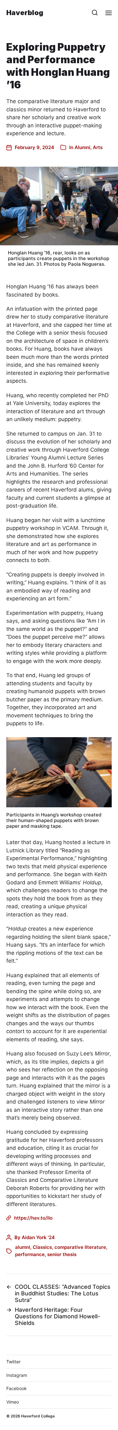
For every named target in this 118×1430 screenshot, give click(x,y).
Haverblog (24, 12)
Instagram (16, 1375)
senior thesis (61, 1254)
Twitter (13, 1361)
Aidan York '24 (38, 1237)
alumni (22, 1247)
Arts (98, 147)
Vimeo (12, 1402)
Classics (42, 1247)
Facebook (16, 1388)
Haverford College (38, 1416)
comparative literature (80, 1247)
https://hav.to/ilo (33, 1218)
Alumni (82, 147)
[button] (95, 12)
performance (30, 1254)
